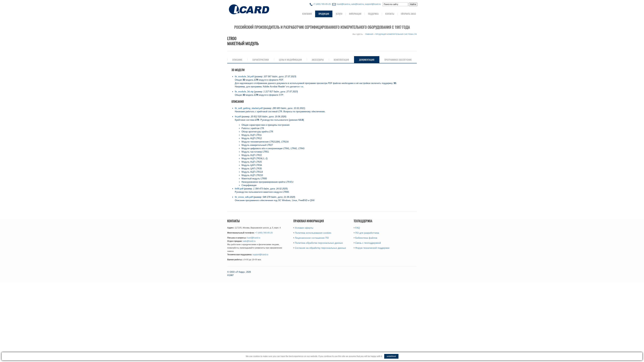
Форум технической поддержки (372, 248)
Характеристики (260, 59)
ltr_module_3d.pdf (244, 76)
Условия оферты (304, 227)
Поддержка (373, 13)
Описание (237, 59)
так (301, 86)
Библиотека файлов (366, 237)
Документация (369, 59)
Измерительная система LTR (402, 34)
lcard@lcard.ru (343, 4)
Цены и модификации (290, 59)
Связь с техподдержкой (368, 243)
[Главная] (256, 9)
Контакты (389, 13)
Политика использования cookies (313, 232)
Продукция (323, 13)
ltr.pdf (238, 116)
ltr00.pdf (239, 188)
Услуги (339, 13)
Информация (355, 13)
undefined (391, 356)
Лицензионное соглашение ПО (312, 237)
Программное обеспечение (398, 59)
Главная (369, 34)
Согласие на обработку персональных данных (320, 248)
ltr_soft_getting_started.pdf (249, 108)
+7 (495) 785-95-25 (321, 4)
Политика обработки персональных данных (319, 243)
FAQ (357, 227)
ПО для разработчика (367, 232)
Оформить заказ (408, 13)
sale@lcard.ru (357, 4)
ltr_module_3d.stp (244, 91)
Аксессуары (318, 59)
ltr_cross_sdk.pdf (244, 197)
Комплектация (341, 59)
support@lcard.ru (373, 4)
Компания (307, 13)
